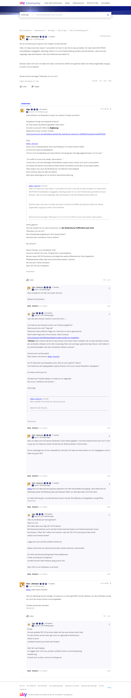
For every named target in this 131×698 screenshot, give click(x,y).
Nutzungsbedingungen (56, 686)
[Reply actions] (109, 288)
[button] (29, 306)
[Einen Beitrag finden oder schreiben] (108, 15)
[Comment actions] (110, 109)
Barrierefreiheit (42, 686)
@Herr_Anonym (32, 144)
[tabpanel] (65, 391)
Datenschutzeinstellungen (89, 686)
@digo (29, 489)
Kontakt (101, 686)
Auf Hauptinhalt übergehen (10, 1)
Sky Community (26, 30)
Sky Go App (62, 30)
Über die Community (53, 3)
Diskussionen (78, 3)
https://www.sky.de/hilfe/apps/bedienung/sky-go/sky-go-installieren (53, 338)
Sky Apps (51, 30)
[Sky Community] (31, 3)
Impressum (23, 689)
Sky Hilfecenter (31, 686)
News (67, 3)
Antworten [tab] (25, 104)
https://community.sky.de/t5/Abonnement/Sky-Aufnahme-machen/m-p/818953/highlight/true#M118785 (65, 134)
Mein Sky (22, 686)
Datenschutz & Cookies (72, 686)
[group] (94, 81)
